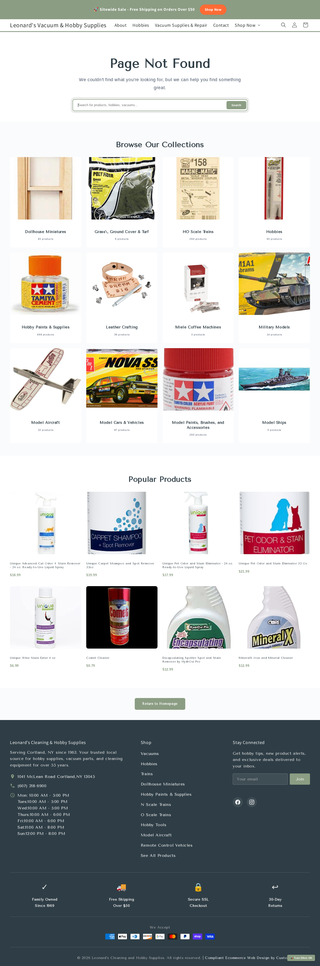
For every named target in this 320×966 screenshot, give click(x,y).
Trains (147, 773)
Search (236, 105)
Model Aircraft (156, 835)
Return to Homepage (160, 704)
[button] (247, 25)
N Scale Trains (156, 804)
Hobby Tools (153, 824)
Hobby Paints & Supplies (166, 794)
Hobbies (149, 763)
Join (300, 779)
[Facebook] (238, 802)
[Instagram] (252, 802)
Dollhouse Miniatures (163, 784)
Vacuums (150, 753)
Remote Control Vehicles (167, 845)
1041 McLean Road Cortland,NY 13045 (56, 776)
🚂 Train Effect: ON (301, 958)
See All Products (158, 855)
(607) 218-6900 (32, 785)
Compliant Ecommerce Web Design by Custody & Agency (257, 958)
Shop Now (213, 9)
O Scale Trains (156, 814)
